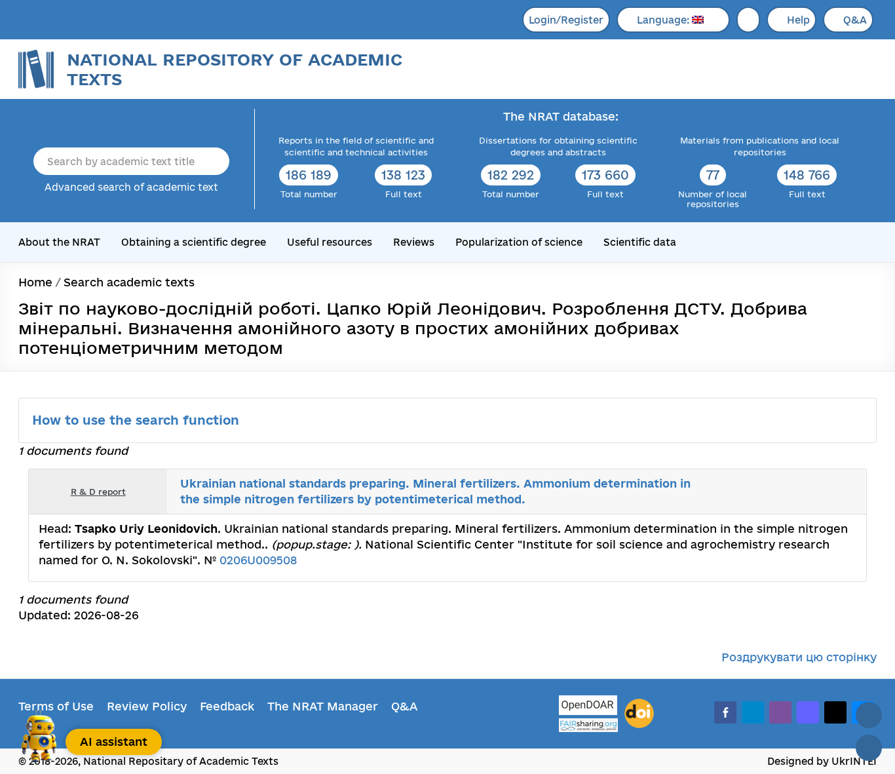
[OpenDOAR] (588, 706)
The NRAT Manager (322, 706)
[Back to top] (869, 715)
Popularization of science (518, 242)
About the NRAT (59, 242)
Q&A (855, 20)
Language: (664, 20)
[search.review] (831, 491)
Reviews (413, 242)
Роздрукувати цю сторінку (799, 657)
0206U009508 (258, 560)
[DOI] (639, 713)
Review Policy (147, 706)
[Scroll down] (869, 748)
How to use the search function (137, 420)
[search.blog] (846, 491)
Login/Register (566, 20)
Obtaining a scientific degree (193, 242)
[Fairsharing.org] (588, 725)
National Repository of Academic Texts (234, 69)
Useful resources (329, 242)
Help (798, 20)
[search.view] (788, 491)
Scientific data (639, 242)
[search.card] (803, 491)
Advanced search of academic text (131, 187)
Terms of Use (56, 706)
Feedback (227, 706)
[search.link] (817, 491)
